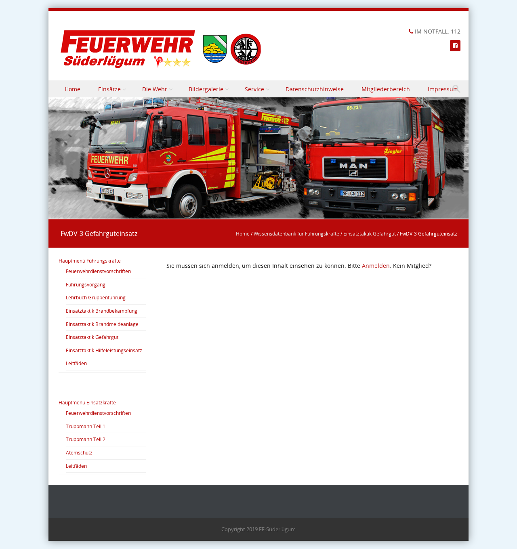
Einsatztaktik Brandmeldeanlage (102, 324)
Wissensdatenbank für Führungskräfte (296, 233)
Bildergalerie (206, 89)
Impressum (443, 89)
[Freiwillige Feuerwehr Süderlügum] (162, 49)
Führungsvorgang (85, 284)
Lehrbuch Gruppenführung (96, 297)
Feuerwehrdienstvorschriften (98, 271)
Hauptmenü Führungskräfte (90, 260)
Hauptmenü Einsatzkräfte (87, 402)
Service (254, 89)
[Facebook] (455, 45)
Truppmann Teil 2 (85, 439)
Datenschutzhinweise (315, 89)
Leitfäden (76, 363)
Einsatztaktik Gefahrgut (369, 233)
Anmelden (376, 265)
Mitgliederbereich (385, 89)
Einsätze (109, 89)
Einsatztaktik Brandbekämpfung (101, 310)
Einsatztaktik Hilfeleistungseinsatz (104, 350)
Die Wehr (154, 89)
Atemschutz (79, 452)
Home (72, 89)
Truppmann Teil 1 (85, 426)
